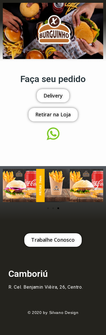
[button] (9, 186)
